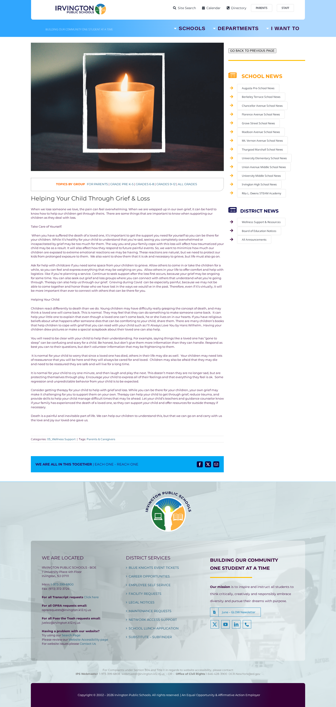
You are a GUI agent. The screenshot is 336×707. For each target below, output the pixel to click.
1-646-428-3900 (217, 674)
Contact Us (88, 643)
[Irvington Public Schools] (80, 4)
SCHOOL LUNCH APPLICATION (154, 628)
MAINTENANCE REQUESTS (150, 611)
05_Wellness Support (61, 439)
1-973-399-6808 (109, 674)
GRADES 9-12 (166, 184)
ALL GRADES (187, 184)
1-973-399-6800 (62, 584)
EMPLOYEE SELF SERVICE (150, 585)
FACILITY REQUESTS (145, 594)
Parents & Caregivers (101, 439)
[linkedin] (236, 624)
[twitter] (215, 624)
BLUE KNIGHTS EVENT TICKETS (154, 568)
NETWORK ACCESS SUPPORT (153, 620)
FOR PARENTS (97, 184)
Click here (91, 597)
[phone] (247, 624)
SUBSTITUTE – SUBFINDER (150, 637)
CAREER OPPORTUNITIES (149, 576)
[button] (235, 612)
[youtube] (225, 624)
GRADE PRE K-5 (121, 184)
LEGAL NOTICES (142, 602)
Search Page (71, 635)
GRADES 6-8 (145, 184)
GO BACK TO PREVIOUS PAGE (252, 50)
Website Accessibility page (88, 639)
